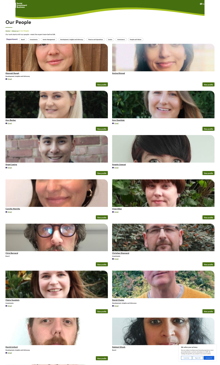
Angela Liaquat (119, 164)
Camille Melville (13, 208)
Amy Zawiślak (118, 120)
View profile (101, 84)
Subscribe (206, 4)
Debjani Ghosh (118, 347)
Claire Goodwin (12, 300)
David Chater (118, 300)
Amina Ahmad (118, 73)
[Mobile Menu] (7, 6)
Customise (186, 358)
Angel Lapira (11, 164)
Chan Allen (117, 208)
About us (15, 31)
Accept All (209, 358)
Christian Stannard (120, 253)
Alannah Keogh (12, 73)
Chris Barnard (12, 253)
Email (10, 79)
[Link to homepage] (19, 5)
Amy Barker (11, 120)
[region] (198, 353)
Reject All (197, 358)
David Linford (12, 347)
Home (8, 31)
